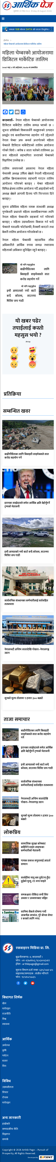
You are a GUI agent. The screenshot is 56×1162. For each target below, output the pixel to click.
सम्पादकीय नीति (10, 1129)
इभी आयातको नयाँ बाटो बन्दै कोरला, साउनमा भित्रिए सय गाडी (26, 553)
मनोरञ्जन (6, 1008)
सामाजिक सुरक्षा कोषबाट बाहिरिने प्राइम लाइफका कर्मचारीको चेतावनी (33, 847)
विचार (5, 1092)
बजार (5, 1061)
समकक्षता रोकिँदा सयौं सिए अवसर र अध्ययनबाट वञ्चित (34, 896)
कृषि (4, 1050)
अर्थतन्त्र (6, 1045)
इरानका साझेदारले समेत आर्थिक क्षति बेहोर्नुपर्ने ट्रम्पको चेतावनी (27, 505)
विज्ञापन (6, 1134)
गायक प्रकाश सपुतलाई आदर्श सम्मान (35, 862)
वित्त (4, 1066)
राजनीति (6, 1014)
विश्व (4, 1019)
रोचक (5, 1097)
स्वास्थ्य (5, 1024)
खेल (4, 1003)
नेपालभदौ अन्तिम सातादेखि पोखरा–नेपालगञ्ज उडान (26, 651)
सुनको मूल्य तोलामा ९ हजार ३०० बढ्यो (23, 698)
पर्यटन (5, 1055)
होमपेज (6, 40)
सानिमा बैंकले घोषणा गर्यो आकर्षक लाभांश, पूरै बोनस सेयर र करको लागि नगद (37, 915)
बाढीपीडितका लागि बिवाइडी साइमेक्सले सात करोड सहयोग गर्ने (26, 456)
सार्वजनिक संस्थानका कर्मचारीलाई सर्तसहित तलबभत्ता (26, 602)
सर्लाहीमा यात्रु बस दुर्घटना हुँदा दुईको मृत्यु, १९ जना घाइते (35, 879)
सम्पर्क (5, 1139)
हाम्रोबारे (6, 1124)
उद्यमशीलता (7, 1087)
